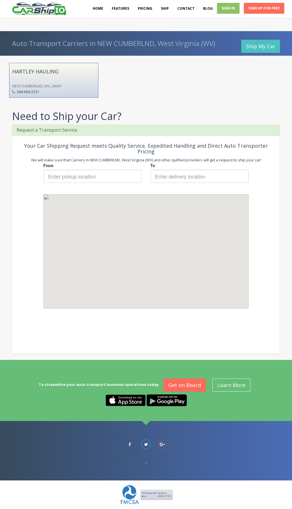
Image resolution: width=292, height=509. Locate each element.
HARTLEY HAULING (35, 71)
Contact (185, 8)
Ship (165, 8)
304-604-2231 (28, 91)
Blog (208, 8)
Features (120, 8)
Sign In (228, 8)
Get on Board (184, 385)
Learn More (231, 385)
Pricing (145, 8)
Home (98, 8)
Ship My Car (260, 46)
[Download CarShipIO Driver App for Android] (167, 399)
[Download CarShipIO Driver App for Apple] (126, 399)
